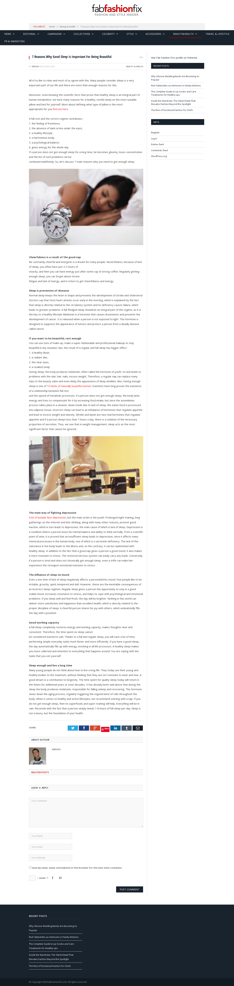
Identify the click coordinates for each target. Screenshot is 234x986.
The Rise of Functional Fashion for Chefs (172, 110)
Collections (82, 33)
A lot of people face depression (47, 517)
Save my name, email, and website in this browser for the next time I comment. (77, 867)
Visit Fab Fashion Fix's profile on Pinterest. (174, 57)
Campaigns (55, 33)
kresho (35, 66)
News (7, 33)
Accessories (153, 33)
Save (106, 728)
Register (155, 132)
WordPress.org (159, 156)
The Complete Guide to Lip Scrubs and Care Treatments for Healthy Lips (173, 93)
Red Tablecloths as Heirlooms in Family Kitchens (176, 85)
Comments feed (159, 150)
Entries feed (157, 144)
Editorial (29, 33)
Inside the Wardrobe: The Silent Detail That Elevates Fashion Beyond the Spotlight (173, 102)
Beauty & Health (134, 66)
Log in (154, 138)
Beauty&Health (183, 33)
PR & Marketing (14, 41)
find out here (60, 109)
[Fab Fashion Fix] (117, 10)
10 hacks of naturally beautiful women (69, 386)
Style (130, 33)
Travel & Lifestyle (217, 33)
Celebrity (108, 33)
